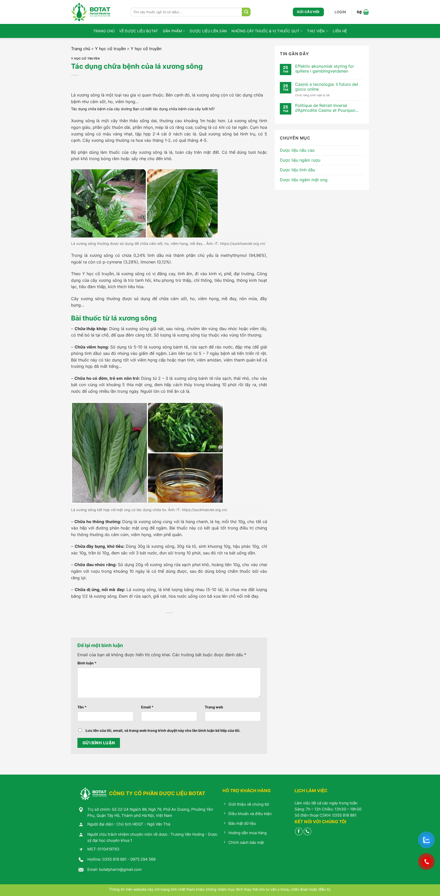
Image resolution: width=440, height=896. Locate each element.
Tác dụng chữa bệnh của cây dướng (101, 109)
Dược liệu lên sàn (208, 31)
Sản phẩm (172, 31)
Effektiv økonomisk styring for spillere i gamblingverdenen (324, 69)
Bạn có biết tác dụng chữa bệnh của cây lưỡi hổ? (174, 109)
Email (147, 707)
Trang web (214, 707)
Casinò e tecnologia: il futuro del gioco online (326, 87)
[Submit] (246, 12)
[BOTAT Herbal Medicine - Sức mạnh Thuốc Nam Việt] (97, 12)
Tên (82, 707)
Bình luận (87, 663)
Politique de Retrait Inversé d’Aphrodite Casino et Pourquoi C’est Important (325, 108)
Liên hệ (340, 31)
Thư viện (316, 31)
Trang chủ (104, 31)
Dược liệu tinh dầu (297, 169)
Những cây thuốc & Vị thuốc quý (265, 31)
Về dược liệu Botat (138, 31)
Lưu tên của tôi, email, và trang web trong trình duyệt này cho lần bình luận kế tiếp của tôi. (163, 730)
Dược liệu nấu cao (297, 150)
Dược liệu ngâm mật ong (303, 179)
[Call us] (307, 831)
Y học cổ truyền (110, 48)
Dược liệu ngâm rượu (300, 160)
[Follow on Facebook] (299, 831)
